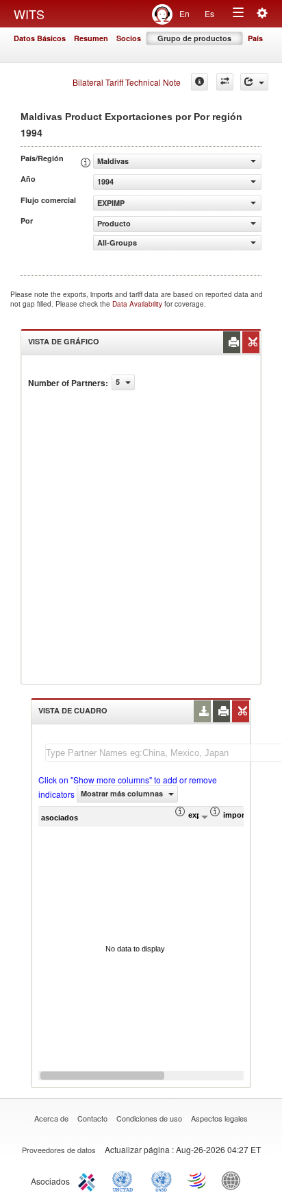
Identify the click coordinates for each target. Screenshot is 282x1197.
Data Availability (138, 304)
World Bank (234, 1180)
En (184, 13)
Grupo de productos (194, 38)
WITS (29, 14)
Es (209, 13)
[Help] (199, 82)
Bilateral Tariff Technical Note (127, 82)
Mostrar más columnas (123, 793)
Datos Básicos (40, 38)
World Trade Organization (198, 1180)
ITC (89, 1180)
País (255, 38)
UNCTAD (125, 1180)
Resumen (91, 38)
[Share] (254, 82)
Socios (128, 38)
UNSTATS (161, 1180)
